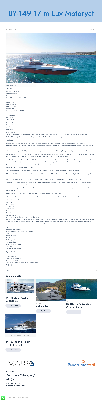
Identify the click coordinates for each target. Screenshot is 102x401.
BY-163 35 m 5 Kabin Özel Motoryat (17, 343)
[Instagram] (90, 397)
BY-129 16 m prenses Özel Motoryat (78, 305)
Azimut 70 (42, 306)
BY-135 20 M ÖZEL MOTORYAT (16, 299)
